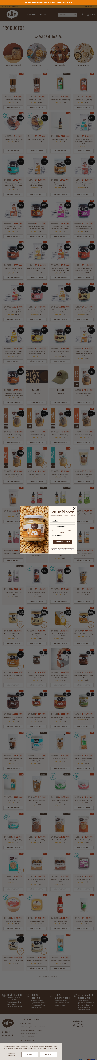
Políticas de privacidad (68, 549)
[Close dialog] (74, 508)
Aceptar (29, 1054)
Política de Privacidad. (50, 1048)
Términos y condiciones (57, 549)
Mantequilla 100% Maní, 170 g (41, 2)
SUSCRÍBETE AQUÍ (63, 542)
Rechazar (48, 1054)
